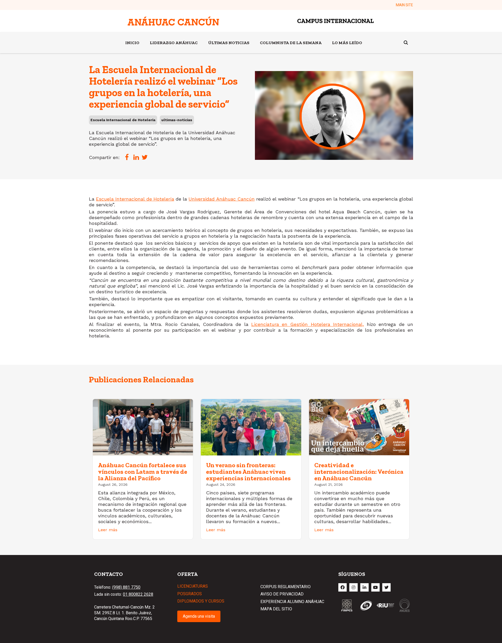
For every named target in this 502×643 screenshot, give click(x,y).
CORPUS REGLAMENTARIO (285, 586)
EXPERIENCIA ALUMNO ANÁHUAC (292, 601)
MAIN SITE (404, 5)
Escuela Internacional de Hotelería (122, 120)
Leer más (107, 529)
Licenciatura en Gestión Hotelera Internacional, (307, 324)
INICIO (132, 42)
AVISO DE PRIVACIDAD (282, 594)
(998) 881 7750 (126, 587)
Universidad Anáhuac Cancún (221, 199)
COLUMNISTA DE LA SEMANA (291, 42)
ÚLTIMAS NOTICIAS (228, 42)
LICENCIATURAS (192, 586)
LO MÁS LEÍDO (347, 42)
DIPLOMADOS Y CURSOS (200, 601)
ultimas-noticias (176, 120)
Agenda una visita (199, 616)
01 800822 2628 (138, 594)
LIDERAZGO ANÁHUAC (174, 42)
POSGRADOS (189, 593)
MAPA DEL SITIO (276, 608)
